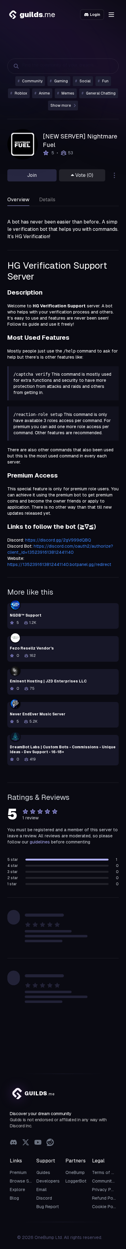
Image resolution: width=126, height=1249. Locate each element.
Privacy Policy (106, 1189)
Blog (14, 1198)
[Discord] (13, 1143)
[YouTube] (38, 1143)
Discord (44, 1198)
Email (41, 1189)
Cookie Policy (106, 1206)
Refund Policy (106, 1198)
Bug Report (47, 1206)
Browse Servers (26, 1181)
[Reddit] (50, 1143)
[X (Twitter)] (25, 1143)
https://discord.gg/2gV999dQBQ (58, 540)
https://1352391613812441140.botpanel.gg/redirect (59, 564)
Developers (48, 1181)
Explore (17, 1189)
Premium (18, 1172)
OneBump (75, 1172)
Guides (43, 1172)
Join (32, 175)
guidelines (40, 841)
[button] (111, 14)
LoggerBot (76, 1181)
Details (47, 199)
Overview (18, 199)
